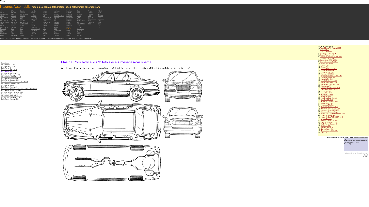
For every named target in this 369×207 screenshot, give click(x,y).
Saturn (68, 35)
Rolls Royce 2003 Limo (9, 73)
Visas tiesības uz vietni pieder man (356, 153)
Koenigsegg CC (326, 86)
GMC (21, 32)
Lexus (45, 23)
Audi (1, 23)
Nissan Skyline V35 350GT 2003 (332, 117)
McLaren (57, 14)
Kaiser (45, 14)
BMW (2, 32)
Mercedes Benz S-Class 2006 (330, 108)
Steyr (79, 22)
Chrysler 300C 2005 (327, 58)
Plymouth (69, 17)
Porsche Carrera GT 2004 (329, 120)
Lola (44, 27)
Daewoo (13, 32)
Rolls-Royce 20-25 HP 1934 (10, 97)
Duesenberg (24, 23)
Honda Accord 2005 (328, 70)
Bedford (3, 29)
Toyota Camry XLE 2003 (329, 131)
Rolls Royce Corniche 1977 (10, 78)
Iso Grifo (34, 30)
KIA (44, 16)
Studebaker (81, 23)
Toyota (90, 11)
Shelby (79, 14)
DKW (21, 17)
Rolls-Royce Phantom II (9, 87)
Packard (56, 33)
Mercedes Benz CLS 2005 (329, 107)
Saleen (68, 33)
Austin (2, 25)
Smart (79, 19)
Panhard (69, 11)
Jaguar (33, 33)
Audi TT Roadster (326, 51)
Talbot (79, 32)
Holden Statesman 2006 (329, 69)
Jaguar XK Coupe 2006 (329, 82)
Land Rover (46, 22)
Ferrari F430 (325, 67)
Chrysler (13, 23)
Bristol (2, 35)
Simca (79, 16)
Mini (55, 20)
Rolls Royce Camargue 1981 (10, 75)
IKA (32, 23)
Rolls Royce (5, 63)
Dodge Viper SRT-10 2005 (329, 62)
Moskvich (101, 19)
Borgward (3, 33)
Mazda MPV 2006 (327, 100)
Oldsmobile (57, 30)
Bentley (2, 30)
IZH (99, 14)
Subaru (79, 27)
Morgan (56, 23)
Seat (78, 12)
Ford (21, 29)
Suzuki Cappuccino (327, 127)
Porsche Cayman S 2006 (329, 122)
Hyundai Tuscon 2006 (328, 77)
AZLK (100, 11)
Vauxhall (90, 17)
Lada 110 (324, 132)
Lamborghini (47, 19)
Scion (79, 11)
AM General (4, 17)
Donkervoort (24, 22)
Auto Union (4, 27)
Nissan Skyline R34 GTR (329, 115)
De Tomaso (24, 14)
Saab (68, 32)
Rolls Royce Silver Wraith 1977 (11, 94)
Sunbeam (80, 29)
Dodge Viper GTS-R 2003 (329, 60)
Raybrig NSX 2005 (327, 74)
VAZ (99, 22)
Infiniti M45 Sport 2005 (329, 81)
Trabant (90, 12)
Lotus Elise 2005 (326, 93)
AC (1, 11)
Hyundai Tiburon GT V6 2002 (331, 75)
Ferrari (22, 25)
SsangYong (81, 20)
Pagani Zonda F (326, 119)
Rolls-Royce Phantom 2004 (330, 124)
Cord (12, 29)
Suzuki (79, 30)
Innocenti (34, 27)
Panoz (68, 12)
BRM (12, 11)
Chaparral (14, 20)
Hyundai (34, 19)
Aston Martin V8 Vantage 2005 (330, 48)
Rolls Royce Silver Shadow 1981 (12, 92)
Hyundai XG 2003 (327, 79)
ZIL (99, 25)
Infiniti (33, 25)
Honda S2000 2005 (327, 72)
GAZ (99, 12)
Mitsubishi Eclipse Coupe (329, 112)
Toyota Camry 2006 (327, 129)
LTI (44, 30)
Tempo (79, 35)
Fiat (21, 27)
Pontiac (68, 19)
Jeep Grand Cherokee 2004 (330, 84)
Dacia (13, 30)
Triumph (90, 14)
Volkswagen (92, 19)
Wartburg (91, 22)
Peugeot (69, 16)
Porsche (69, 20)
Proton (68, 22)
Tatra (78, 33)
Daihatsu (14, 35)
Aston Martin (4, 22)
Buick (12, 14)
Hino (21, 33)
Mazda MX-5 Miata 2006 (329, 101)
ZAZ (99, 23)
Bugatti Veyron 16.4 (327, 55)
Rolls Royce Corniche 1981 (10, 80)
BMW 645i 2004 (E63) (328, 53)
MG (55, 19)
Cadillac (13, 16)
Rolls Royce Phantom (8, 85)
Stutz (79, 25)
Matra (44, 35)
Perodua (69, 14)
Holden (22, 35)
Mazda (56, 12)
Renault (69, 25)
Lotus (44, 29)
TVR (89, 16)
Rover (68, 30)
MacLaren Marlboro (328, 105)
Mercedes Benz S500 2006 (330, 110)
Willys (89, 23)
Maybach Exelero (327, 94)
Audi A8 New (324, 50)
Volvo (89, 20)
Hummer (34, 17)
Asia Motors (4, 20)
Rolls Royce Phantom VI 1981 (11, 90)
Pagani (56, 35)
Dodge (22, 20)
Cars (366, 155)
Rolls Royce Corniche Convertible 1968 (14, 82)
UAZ (99, 20)
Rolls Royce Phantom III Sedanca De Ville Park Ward (19, 89)
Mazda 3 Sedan (326, 96)
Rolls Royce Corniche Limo (10, 83)
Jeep (32, 35)
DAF (12, 33)
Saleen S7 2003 (326, 125)
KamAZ (100, 16)
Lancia (45, 20)
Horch (33, 12)
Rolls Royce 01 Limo (8, 64)
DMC (21, 19)
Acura (2, 12)
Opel (55, 32)
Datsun (22, 12)
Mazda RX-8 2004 (327, 103)
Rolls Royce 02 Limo (8, 66)
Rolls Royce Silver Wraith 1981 (11, 95)
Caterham (14, 17)
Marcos (45, 32)
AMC (1, 19)
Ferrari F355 (325, 65)
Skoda (79, 17)
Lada (99, 17)
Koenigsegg (47, 17)
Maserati (45, 33)
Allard (2, 16)
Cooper (13, 27)
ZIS (99, 27)
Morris (56, 25)
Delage (22, 16)
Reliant (68, 23)
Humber (33, 16)
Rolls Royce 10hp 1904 (9, 70)
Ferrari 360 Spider (327, 63)
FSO (21, 30)
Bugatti (13, 12)
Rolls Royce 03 (6, 68)
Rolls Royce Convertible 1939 (11, 76)
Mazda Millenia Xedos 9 (329, 98)
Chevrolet (14, 22)
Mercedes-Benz (59, 16)
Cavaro (13, 19)
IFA (32, 22)
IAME (33, 20)
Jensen (45, 11)
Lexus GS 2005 (326, 91)
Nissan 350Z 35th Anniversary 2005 (333, 113)
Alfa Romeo (4, 14)
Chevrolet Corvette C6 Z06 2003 (331, 56)
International (35, 29)
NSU (55, 29)
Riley (68, 27)
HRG (32, 14)
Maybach (57, 11)
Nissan (56, 27)
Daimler (22, 11)
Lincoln (45, 25)
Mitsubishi (57, 22)
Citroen (13, 25)
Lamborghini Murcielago (329, 89)
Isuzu (33, 32)
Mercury (56, 17)
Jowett (45, 12)
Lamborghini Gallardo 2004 (330, 88)
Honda (33, 11)
